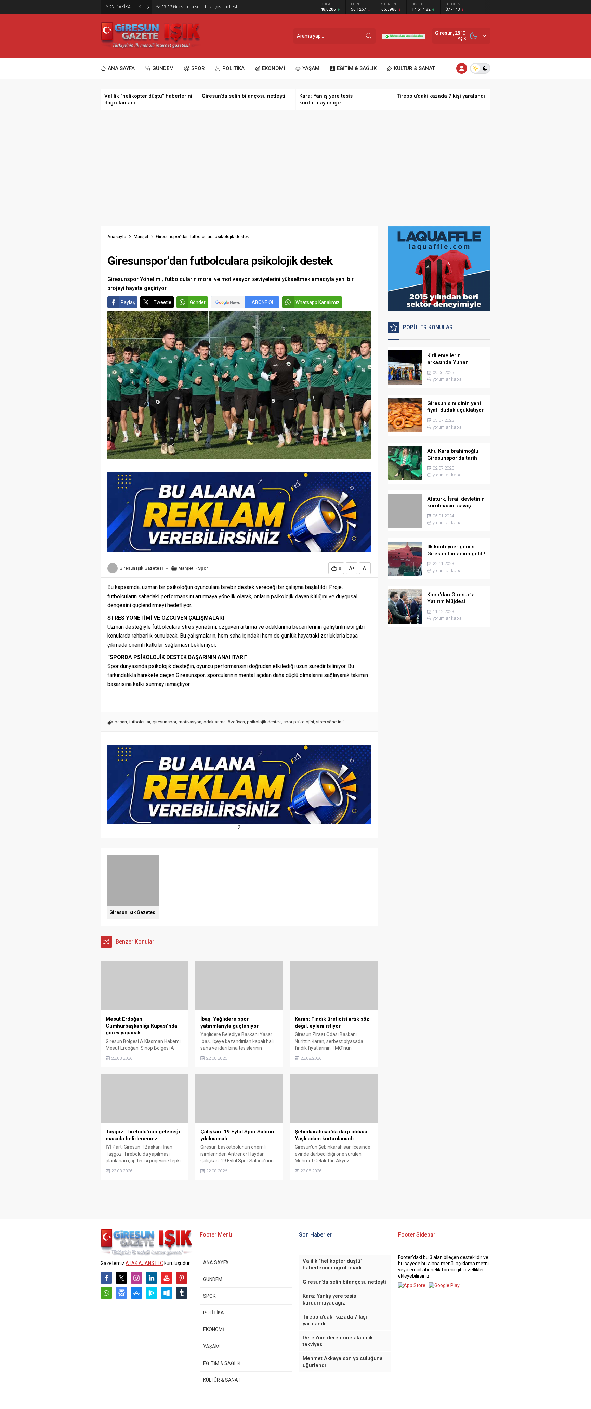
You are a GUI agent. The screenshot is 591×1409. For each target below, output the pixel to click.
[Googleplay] (151, 1293)
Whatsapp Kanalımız (318, 302)
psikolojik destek (264, 721)
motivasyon (190, 721)
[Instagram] (136, 1278)
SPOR (209, 1296)
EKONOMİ (213, 1329)
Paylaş (128, 302)
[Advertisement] (295, 168)
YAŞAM (211, 1346)
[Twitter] (121, 1278)
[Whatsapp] (106, 1293)
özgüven (236, 721)
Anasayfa (116, 236)
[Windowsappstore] (166, 1293)
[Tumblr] (181, 1293)
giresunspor (164, 721)
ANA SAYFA (216, 1262)
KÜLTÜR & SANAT (222, 1380)
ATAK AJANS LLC (144, 1263)
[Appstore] (136, 1293)
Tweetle (162, 302)
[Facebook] (106, 1278)
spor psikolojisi (298, 721)
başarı (121, 721)
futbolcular (139, 721)
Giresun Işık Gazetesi (141, 568)
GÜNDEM (212, 1279)
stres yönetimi (330, 721)
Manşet (141, 236)
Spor (203, 568)
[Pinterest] (181, 1278)
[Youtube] (166, 1278)
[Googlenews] (121, 1293)
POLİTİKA (213, 1312)
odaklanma (214, 721)
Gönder (198, 302)
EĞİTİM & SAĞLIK (221, 1363)
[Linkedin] (151, 1278)
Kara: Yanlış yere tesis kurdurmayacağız (206, 6)
